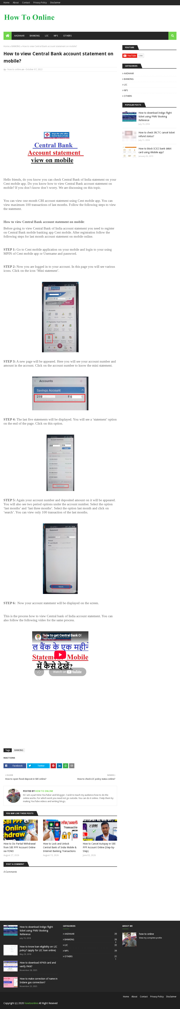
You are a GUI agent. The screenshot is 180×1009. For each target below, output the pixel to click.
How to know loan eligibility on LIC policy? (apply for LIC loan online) (38, 948)
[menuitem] (8, 36)
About (16, 2)
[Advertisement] (60, 100)
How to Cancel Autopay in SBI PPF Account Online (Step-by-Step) (99, 847)
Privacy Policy (40, 2)
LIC (125, 84)
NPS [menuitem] (56, 35)
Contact (26, 2)
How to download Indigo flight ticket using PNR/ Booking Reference (155, 116)
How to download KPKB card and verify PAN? (38, 964)
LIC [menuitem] (47, 35)
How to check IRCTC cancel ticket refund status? (157, 134)
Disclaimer (55, 2)
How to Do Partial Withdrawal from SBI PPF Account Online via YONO (20, 847)
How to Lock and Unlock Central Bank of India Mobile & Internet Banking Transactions (59, 847)
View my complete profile (150, 938)
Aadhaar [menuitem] (19, 35)
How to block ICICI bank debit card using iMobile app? (155, 150)
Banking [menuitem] (35, 35)
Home (6, 2)
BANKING (15, 46)
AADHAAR (129, 73)
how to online (14, 69)
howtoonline (31, 1003)
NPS (126, 90)
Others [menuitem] (67, 35)
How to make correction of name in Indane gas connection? (38, 980)
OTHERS (128, 96)
